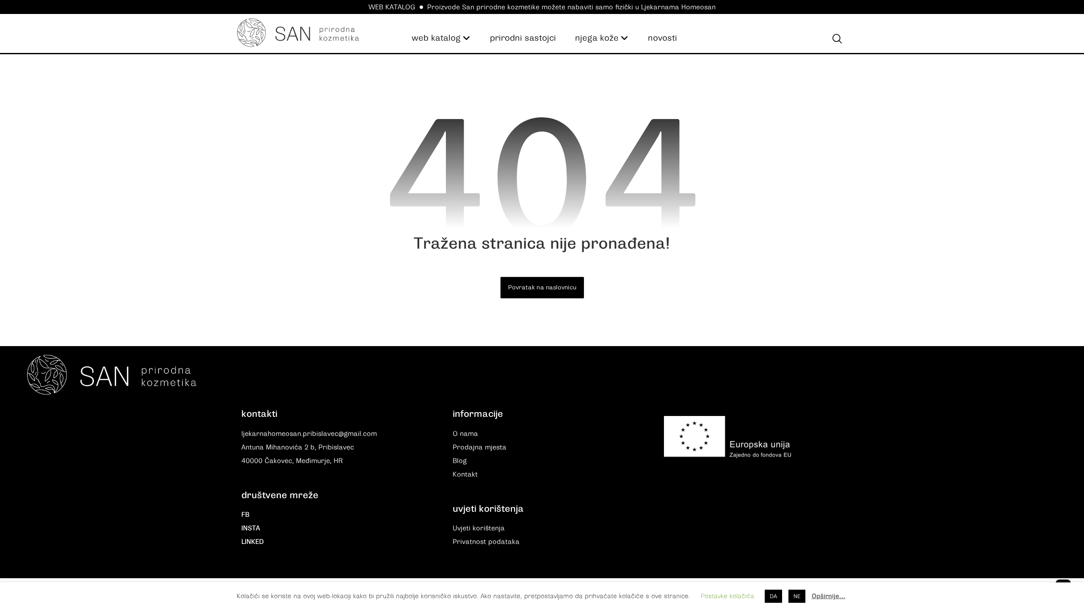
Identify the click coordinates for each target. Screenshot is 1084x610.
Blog (460, 461)
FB (245, 514)
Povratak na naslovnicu (542, 287)
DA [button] (773, 596)
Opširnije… (829, 596)
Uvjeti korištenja (479, 528)
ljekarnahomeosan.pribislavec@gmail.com (309, 434)
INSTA (250, 528)
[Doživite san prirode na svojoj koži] (298, 32)
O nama (465, 434)
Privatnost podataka (486, 542)
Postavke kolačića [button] (727, 596)
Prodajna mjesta (479, 447)
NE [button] (797, 596)
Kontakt (465, 474)
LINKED (252, 542)
